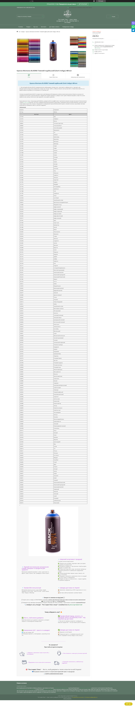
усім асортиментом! (75, 605)
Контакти (43, 26)
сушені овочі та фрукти (85, 688)
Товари (28, 26)
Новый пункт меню (21, 686)
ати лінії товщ (26, 102)
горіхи (21, 689)
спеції (18, 689)
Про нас (35, 26)
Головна (20, 26)
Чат (130, 704)
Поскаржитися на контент (78, 697)
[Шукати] (42, 16)
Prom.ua (75, 696)
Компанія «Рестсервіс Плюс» (61, 688)
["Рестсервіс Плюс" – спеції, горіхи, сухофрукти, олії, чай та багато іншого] (67, 13)
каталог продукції (48, 689)
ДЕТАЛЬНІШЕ (83, 4)
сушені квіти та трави (29, 689)
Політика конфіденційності (91, 697)
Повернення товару (68, 26)
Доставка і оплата (54, 26)
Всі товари (22, 31)
